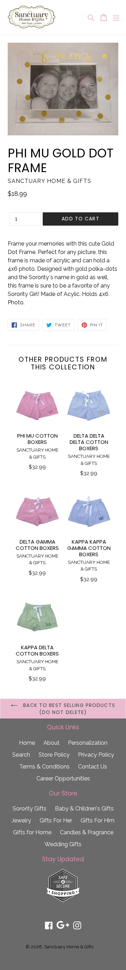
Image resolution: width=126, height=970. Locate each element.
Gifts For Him (97, 820)
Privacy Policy (96, 754)
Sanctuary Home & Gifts (68, 946)
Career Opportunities (63, 778)
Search (21, 754)
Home (27, 742)
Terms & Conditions (44, 766)
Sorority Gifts (30, 808)
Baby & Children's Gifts (84, 808)
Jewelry (21, 820)
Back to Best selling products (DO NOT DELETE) (68, 709)
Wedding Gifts (63, 844)
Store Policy (54, 754)
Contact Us (92, 766)
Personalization (87, 742)
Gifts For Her (56, 820)
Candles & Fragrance (86, 832)
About (51, 742)
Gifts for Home (32, 832)
